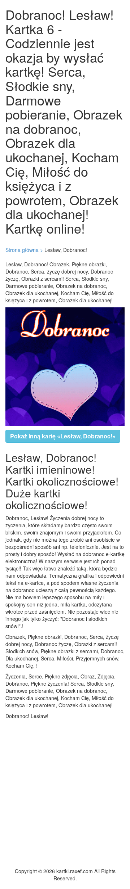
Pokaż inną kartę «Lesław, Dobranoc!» (63, 436)
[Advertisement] (65, 788)
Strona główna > (24, 249)
